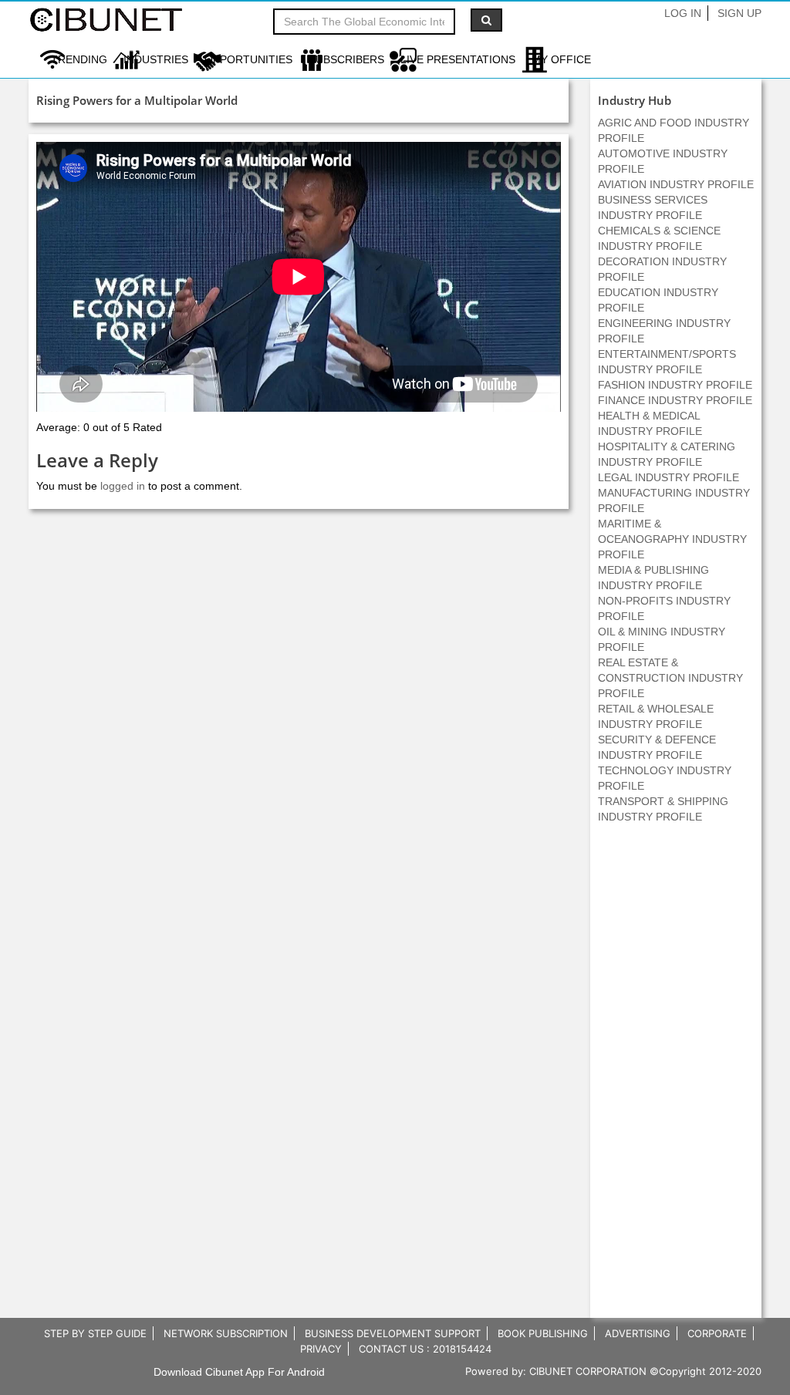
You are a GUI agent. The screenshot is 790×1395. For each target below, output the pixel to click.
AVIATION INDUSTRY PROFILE (676, 184)
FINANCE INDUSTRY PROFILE (675, 400)
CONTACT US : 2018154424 (425, 1349)
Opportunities (248, 59)
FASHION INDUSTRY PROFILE (675, 385)
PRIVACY (321, 1349)
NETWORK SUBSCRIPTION (226, 1333)
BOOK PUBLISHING (543, 1333)
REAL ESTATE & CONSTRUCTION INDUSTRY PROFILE (670, 677)
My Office (561, 59)
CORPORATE (717, 1333)
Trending (79, 59)
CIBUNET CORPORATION (588, 1371)
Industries (155, 59)
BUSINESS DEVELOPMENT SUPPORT (393, 1333)
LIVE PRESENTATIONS (457, 59)
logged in (122, 486)
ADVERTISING (637, 1333)
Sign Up (739, 13)
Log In (682, 13)
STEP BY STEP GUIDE (95, 1333)
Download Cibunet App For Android (239, 1372)
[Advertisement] (676, 1078)
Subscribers (346, 59)
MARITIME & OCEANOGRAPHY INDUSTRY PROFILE (672, 539)
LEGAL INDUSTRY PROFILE (668, 477)
